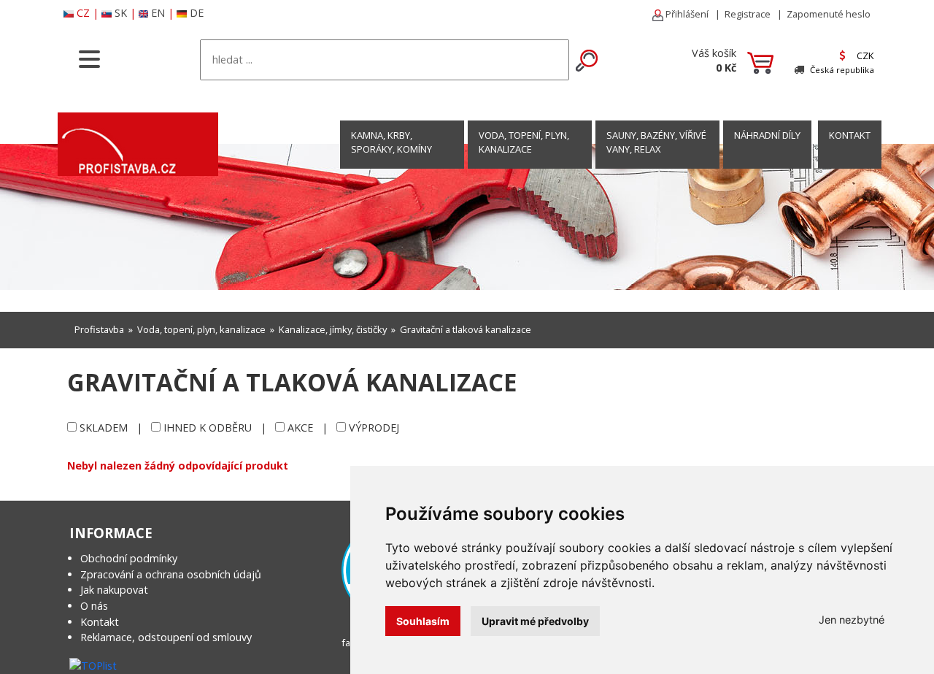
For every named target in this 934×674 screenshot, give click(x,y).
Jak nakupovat (114, 590)
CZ (83, 13)
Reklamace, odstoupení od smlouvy (166, 637)
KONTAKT (850, 135)
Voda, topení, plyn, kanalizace (524, 142)
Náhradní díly (767, 135)
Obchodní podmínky (128, 558)
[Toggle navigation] (89, 57)
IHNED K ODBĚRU (207, 427)
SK (121, 13)
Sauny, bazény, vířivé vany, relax (656, 142)
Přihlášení (686, 13)
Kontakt (99, 622)
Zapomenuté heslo (829, 13)
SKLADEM (104, 427)
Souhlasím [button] (422, 621)
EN (158, 13)
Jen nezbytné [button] (851, 619)
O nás (94, 606)
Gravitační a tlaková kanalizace (465, 329)
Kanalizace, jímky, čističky (333, 329)
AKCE (300, 427)
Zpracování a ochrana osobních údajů (170, 574)
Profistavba (99, 329)
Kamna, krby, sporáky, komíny (391, 142)
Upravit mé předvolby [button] (535, 621)
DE (197, 13)
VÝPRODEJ (374, 427)
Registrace (748, 13)
